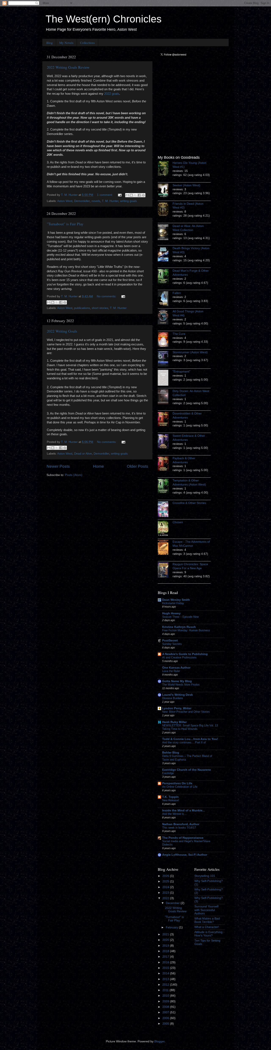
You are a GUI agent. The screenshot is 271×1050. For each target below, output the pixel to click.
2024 (166, 887)
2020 (166, 940)
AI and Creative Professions (179, 657)
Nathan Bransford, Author (180, 824)
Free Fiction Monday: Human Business (186, 630)
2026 (166, 876)
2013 (166, 979)
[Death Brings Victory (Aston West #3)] (165, 254)
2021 (166, 934)
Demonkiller (82, 201)
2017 (166, 956)
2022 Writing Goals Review (68, 67)
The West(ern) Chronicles (104, 19)
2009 (166, 1001)
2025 (166, 881)
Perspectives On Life (177, 783)
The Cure (179, 333)
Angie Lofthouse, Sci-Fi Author (184, 854)
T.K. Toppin (170, 796)
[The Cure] (165, 340)
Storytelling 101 (204, 876)
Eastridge (168, 773)
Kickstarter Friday (173, 603)
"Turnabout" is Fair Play (65, 223)
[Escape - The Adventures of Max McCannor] (165, 548)
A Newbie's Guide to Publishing (185, 654)
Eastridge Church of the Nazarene (186, 769)
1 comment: (105, 194)
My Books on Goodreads (179, 157)
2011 (166, 990)
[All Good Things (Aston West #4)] (165, 318)
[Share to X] (135, 195)
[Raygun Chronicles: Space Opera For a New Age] (165, 570)
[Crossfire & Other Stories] (165, 509)
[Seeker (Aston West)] (165, 192)
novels (95, 201)
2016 (166, 962)
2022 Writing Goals (62, 331)
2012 (166, 984)
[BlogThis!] (131, 195)
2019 (166, 945)
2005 (166, 1023)
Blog (49, 42)
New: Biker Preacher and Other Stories (186, 711)
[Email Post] (119, 194)
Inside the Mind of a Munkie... (183, 810)
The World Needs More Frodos (181, 684)
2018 (166, 951)
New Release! (170, 800)
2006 (166, 1018)
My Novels (66, 42)
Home (98, 466)
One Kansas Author (176, 667)
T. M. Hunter (110, 201)
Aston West (64, 201)
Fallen (177, 293)
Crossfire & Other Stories (189, 503)
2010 (166, 995)
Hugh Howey (171, 613)
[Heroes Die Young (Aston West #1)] (165, 169)
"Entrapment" (181, 371)
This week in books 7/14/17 (179, 827)
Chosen (178, 522)
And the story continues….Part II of (184, 742)
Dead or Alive (83, 453)
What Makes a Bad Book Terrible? (207, 920)
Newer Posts (58, 466)
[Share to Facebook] (139, 195)
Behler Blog (170, 752)
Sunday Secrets (172, 643)
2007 (166, 1012)
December (173, 903)
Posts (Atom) (73, 475)
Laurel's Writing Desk (177, 694)
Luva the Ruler (171, 671)
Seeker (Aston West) (186, 185)
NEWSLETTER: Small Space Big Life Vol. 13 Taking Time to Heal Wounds (190, 727)
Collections (87, 42)
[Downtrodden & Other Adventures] (165, 420)
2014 (166, 973)
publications (82, 308)
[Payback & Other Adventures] (165, 464)
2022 (166, 898)
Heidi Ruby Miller (174, 722)
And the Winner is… (174, 813)
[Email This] (127, 195)
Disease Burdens (172, 698)
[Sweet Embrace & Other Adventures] (165, 442)
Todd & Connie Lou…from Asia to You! (190, 739)
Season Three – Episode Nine (180, 616)
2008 (166, 1006)
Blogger (159, 1041)
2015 (166, 967)
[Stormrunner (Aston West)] (165, 359)
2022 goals (111, 93)
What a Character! (206, 927)
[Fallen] (165, 299)
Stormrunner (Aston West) (190, 352)
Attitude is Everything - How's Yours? (209, 933)
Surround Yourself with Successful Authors (206, 910)
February (172, 927)
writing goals (128, 201)
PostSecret (170, 640)
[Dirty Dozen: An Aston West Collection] (165, 397)
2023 (166, 892)
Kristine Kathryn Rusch (179, 627)
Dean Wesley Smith (176, 599)
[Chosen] (165, 529)
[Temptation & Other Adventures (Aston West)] (165, 487)
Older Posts (137, 466)
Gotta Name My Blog (177, 681)
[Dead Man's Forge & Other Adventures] (165, 277)
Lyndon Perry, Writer (176, 708)
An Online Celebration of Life (179, 786)
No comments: (107, 296)
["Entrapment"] (165, 378)
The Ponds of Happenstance (182, 837)
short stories (100, 308)
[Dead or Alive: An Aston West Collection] (165, 232)
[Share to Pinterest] (143, 195)
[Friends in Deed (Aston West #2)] (165, 210)
